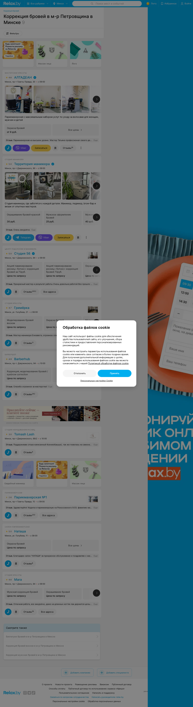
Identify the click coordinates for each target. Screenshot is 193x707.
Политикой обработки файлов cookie (108, 363)
